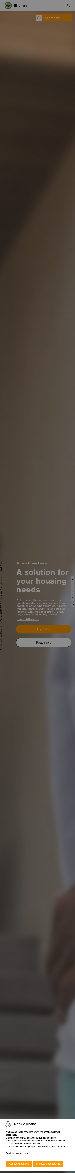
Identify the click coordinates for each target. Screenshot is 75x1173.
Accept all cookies (19, 1163)
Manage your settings (48, 1163)
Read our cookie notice (17, 1153)
